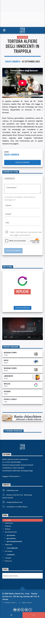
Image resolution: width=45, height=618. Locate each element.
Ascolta (8, 520)
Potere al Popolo (10, 399)
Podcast (8, 526)
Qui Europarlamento (14, 541)
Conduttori (11, 554)
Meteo (6, 360)
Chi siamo (8, 551)
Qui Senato (11, 535)
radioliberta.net (12, 490)
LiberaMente (8, 376)
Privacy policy (10, 602)
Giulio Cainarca (12, 62)
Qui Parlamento (11, 532)
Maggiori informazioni (22, 308)
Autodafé (7, 391)
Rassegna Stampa (10, 352)
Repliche (7, 383)
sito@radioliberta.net (14, 502)
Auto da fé (22, 37)
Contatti (8, 558)
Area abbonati (12, 548)
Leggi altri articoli (22, 162)
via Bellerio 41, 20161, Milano (16, 507)
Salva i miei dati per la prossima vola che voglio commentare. (26, 232)
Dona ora (8, 561)
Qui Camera (11, 538)
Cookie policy (27, 602)
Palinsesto (9, 523)
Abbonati (8, 544)
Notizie (7, 529)
